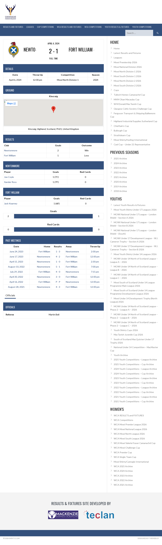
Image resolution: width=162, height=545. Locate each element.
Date (16, 246)
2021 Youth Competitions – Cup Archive (134, 401)
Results (58, 246)
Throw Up (95, 246)
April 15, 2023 (16, 261)
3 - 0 (58, 276)
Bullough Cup (120, 130)
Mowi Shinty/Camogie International (131, 461)
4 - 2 (58, 256)
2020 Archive (120, 181)
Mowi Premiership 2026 (125, 62)
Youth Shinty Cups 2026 (126, 330)
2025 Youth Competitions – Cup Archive (134, 364)
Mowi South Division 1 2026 (127, 76)
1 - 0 (58, 261)
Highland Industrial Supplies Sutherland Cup (135, 121)
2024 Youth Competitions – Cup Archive (134, 373)
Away (69, 246)
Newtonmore (10, 150)
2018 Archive (120, 191)
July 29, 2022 (16, 271)
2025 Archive (120, 158)
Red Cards (85, 172)
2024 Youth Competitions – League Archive (135, 368)
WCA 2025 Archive (123, 466)
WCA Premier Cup (123, 452)
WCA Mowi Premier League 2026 (130, 424)
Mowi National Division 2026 (128, 67)
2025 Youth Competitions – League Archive (135, 359)
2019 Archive (120, 186)
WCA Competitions (123, 420)
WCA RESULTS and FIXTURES (69, 26)
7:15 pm (95, 271)
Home (47, 246)
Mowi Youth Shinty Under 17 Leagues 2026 (135, 209)
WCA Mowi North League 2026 (129, 433)
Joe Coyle (9, 177)
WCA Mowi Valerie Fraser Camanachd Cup (135, 443)
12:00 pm (95, 256)
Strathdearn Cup (122, 135)
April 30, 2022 (16, 276)
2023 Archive (120, 167)
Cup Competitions (45, 26)
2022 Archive (120, 172)
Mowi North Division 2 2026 (127, 80)
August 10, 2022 (16, 266)
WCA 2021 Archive (123, 484)
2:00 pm (95, 251)
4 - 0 (58, 271)
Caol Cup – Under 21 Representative (132, 144)
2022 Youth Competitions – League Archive (135, 387)
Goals (56, 172)
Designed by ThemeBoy (148, 538)
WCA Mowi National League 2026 (130, 429)
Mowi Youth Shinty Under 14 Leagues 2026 (135, 254)
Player (7, 172)
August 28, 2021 (16, 287)
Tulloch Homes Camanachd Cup (129, 94)
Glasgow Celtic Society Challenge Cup (133, 108)
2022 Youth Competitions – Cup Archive (134, 392)
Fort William (10, 155)
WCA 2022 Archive (123, 480)
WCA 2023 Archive (123, 475)
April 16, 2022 (16, 281)
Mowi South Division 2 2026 (127, 85)
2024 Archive (120, 163)
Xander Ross (10, 182)
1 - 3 (58, 251)
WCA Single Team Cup (125, 457)
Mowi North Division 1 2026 (127, 71)
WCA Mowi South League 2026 (129, 438)
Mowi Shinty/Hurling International (130, 140)
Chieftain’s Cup (121, 126)
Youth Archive (121, 355)
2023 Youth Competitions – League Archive (135, 378)
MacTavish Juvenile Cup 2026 (128, 334)
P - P (58, 281)
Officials (10, 295)
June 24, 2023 (16, 251)
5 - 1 (58, 266)
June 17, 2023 (16, 256)
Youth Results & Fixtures (117, 26)
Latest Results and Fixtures (127, 53)
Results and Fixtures (13, 26)
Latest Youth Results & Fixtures (129, 205)
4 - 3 (58, 287)
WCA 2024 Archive (123, 471)
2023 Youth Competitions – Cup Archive (134, 382)
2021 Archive (120, 177)
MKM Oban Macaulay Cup (126, 99)
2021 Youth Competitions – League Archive (135, 396)
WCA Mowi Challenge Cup (127, 447)
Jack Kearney (10, 203)
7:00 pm (95, 266)
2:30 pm (95, 261)
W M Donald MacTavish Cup (127, 104)
